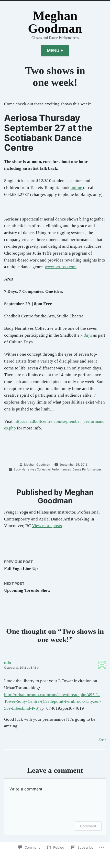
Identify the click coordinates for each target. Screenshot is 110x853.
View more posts (47, 525)
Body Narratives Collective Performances (42, 469)
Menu (58, 50)
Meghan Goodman (55, 22)
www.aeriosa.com (60, 266)
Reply (102, 739)
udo (7, 662)
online (77, 187)
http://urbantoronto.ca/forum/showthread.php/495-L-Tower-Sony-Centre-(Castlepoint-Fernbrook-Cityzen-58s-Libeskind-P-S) (52, 701)
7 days (86, 335)
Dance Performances (87, 469)
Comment (88, 826)
